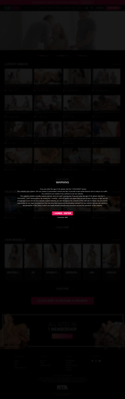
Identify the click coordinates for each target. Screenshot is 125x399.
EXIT (66, 217)
